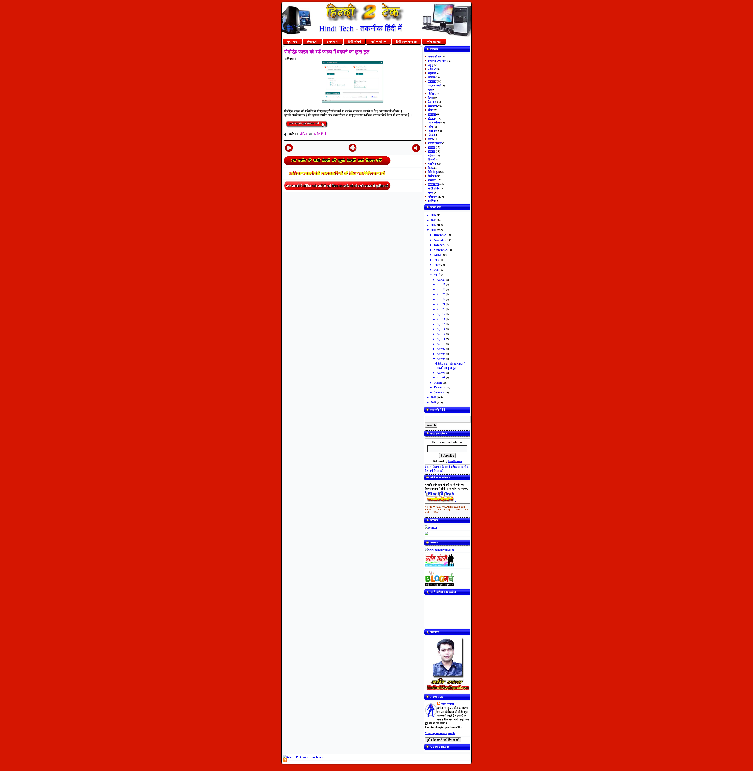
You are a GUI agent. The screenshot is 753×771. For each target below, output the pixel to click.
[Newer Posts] (289, 147)
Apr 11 (441, 339)
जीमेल (431, 93)
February (440, 387)
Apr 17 (441, 319)
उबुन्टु (430, 65)
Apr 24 (441, 299)
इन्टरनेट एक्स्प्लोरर (437, 60)
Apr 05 (441, 359)
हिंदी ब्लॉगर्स (354, 41)
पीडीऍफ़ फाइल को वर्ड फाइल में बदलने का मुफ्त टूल (326, 51)
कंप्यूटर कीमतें (434, 85)
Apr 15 (441, 324)
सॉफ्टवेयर (432, 196)
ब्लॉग (430, 139)
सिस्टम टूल (433, 184)
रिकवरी (431, 159)
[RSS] (285, 760)
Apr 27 (441, 284)
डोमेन (430, 110)
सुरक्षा (430, 192)
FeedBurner (455, 461)
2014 (434, 215)
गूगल (430, 89)
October (439, 245)
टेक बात (432, 102)
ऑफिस (303, 134)
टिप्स (430, 98)
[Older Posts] (416, 147)
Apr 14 (441, 329)
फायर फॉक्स (434, 122)
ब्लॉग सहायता (434, 41)
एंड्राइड (432, 73)
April (437, 274)
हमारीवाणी (332, 41)
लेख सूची (312, 41)
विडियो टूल (433, 172)
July (437, 260)
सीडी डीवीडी (434, 188)
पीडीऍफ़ (432, 114)
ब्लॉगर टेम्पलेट (435, 143)
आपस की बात (434, 56)
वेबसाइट (432, 180)
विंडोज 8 (432, 176)
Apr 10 (441, 344)
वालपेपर (432, 163)
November (440, 240)
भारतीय (431, 147)
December (440, 235)
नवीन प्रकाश (447, 704)
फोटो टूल (432, 130)
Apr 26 (441, 289)
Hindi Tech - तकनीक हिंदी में (360, 28)
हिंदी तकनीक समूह (406, 41)
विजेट (431, 168)
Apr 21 (441, 304)
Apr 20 (441, 309)
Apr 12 (441, 334)
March (438, 382)
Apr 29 (441, 279)
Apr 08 (441, 354)
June (437, 264)
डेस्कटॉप (432, 106)
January (439, 392)
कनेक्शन (432, 81)
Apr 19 (441, 314)
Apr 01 (441, 377)
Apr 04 (441, 372)
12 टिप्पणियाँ (320, 134)
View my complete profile (440, 733)
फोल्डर (431, 135)
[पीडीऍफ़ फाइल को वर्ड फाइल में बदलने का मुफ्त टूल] (306, 128)
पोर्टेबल (431, 118)
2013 (434, 220)
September (440, 250)
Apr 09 (441, 349)
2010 (434, 397)
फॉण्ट (430, 126)
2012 (434, 225)
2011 (434, 230)
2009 (434, 402)
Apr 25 (441, 294)
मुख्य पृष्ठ (292, 41)
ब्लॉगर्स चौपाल (378, 41)
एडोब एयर (433, 69)
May (437, 269)
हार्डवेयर (432, 201)
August (438, 254)
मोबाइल (431, 151)
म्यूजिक (431, 155)
